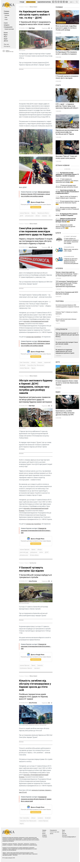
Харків (33, 213)
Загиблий (22, 365)
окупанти (40, 818)
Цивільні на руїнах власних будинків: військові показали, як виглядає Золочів (66, 220)
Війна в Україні (30, 2)
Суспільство (33, 563)
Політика (7, 15)
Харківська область (43, 213)
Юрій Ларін (32, 28)
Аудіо (5, 39)
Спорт (6, 19)
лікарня (40, 362)
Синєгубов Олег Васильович (35, 365)
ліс (49, 216)
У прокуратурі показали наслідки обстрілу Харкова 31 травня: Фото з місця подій (36, 799)
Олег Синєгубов (24, 362)
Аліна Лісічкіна (33, 247)
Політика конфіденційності (69, 836)
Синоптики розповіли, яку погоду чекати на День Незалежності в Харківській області (67, 191)
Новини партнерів (9, 29)
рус (73, 2)
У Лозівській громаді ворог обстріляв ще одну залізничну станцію (67, 186)
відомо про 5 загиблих (33, 337)
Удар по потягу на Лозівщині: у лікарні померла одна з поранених (67, 197)
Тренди (22, 2)
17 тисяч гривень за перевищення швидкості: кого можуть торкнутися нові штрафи (67, 180)
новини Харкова (24, 213)
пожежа (44, 216)
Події (6, 17)
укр (71, 2)
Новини (6, 13)
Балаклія (40, 665)
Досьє (6, 41)
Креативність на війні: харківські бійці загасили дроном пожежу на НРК (65, 226)
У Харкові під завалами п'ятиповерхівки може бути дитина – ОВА (36, 531)
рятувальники (29, 216)
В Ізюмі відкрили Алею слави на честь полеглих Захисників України (67, 202)
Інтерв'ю (6, 25)
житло (41, 552)
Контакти (7, 46)
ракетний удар (24, 552)
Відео (6, 34)
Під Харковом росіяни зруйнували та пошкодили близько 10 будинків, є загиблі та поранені (67, 174)
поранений (47, 362)
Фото (5, 37)
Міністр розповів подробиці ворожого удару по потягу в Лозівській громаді (67, 209)
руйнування (33, 552)
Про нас (6, 44)
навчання (37, 668)
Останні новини (62, 165)
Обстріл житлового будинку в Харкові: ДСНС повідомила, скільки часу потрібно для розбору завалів (35, 194)
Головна (6, 11)
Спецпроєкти (8, 27)
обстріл (38, 216)
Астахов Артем (34, 555)
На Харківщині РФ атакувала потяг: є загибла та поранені (66, 214)
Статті (6, 23)
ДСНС (21, 216)
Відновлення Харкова (44, 2)
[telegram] (51, 28)
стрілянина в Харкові (26, 668)
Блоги (6, 32)
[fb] (49, 28)
